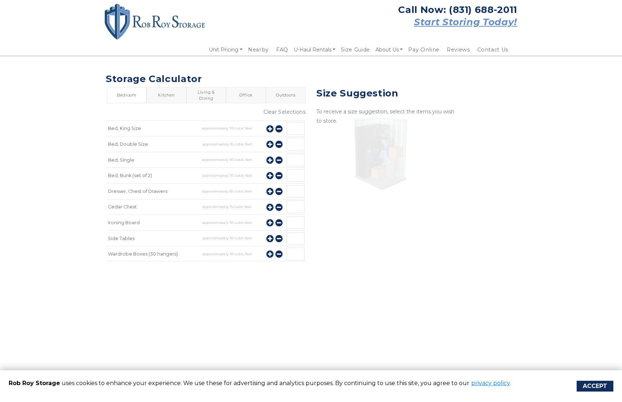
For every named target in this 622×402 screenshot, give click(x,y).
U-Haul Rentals (313, 49)
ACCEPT (595, 386)
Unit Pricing (223, 49)
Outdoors (285, 95)
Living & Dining (206, 95)
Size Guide (355, 49)
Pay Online (424, 49)
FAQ (282, 49)
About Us (387, 49)
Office (245, 95)
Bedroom (126, 95)
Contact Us (493, 49)
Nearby (258, 49)
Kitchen (166, 95)
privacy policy (490, 383)
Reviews (458, 49)
